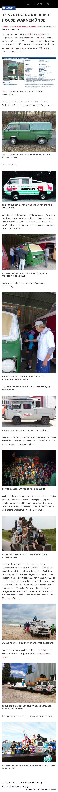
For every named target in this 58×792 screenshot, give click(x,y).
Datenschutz (43, 789)
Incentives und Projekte (25, 27)
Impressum (30, 789)
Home (4, 27)
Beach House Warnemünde (37, 34)
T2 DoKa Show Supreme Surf (14, 787)
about (11, 27)
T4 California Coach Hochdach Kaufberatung (23, 783)
